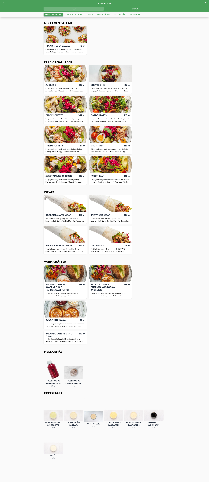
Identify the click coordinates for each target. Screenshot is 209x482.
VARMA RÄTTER (103, 14)
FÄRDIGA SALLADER (74, 14)
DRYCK (135, 9)
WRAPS (90, 14)
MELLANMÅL (119, 14)
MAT (74, 9)
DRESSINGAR (135, 14)
